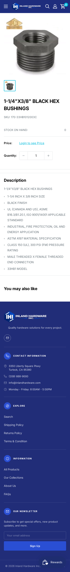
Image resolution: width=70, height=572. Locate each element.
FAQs (7, 494)
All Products (11, 469)
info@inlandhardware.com (24, 382)
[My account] (55, 6)
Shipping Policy (14, 424)
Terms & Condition (15, 441)
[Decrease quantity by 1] (23, 156)
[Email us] (7, 337)
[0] (62, 6)
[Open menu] (6, 6)
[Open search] (47, 6)
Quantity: (10, 155)
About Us (10, 485)
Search (8, 416)
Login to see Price (31, 143)
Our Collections (13, 477)
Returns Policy (13, 433)
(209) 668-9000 (18, 376)
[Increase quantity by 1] (48, 156)
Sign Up (35, 545)
